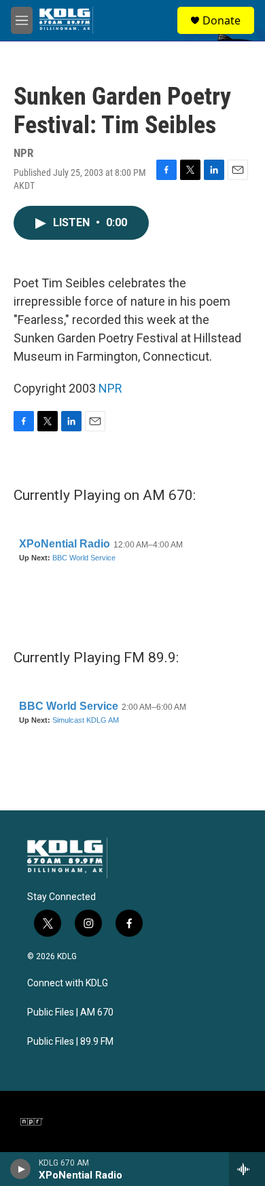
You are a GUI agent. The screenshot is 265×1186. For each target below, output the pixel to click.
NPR (110, 388)
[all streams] (247, 1169)
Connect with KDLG (67, 983)
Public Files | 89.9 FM (70, 1042)
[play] (20, 1169)
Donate (221, 20)
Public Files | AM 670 (70, 1012)
